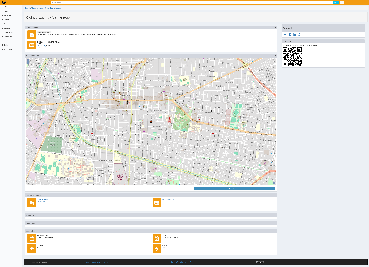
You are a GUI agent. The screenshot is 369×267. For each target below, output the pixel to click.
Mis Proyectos (8, 49)
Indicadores (8, 41)
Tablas (6, 45)
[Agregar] (31, 34)
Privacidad (105, 262)
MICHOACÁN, (41, 46)
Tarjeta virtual (168, 200)
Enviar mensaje (43, 200)
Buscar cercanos (234, 189)
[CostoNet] (11, 2)
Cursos (6, 20)
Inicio (6, 7)
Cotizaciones (8, 32)
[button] (24, 2)
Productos (7, 24)
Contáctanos (96, 262)
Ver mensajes (41, 202)
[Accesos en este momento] (267, 262)
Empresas (7, 28)
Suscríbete (7, 15)
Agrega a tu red (44, 32)
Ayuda (88, 262)
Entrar (6, 11)
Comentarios (8, 36)
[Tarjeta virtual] (157, 202)
